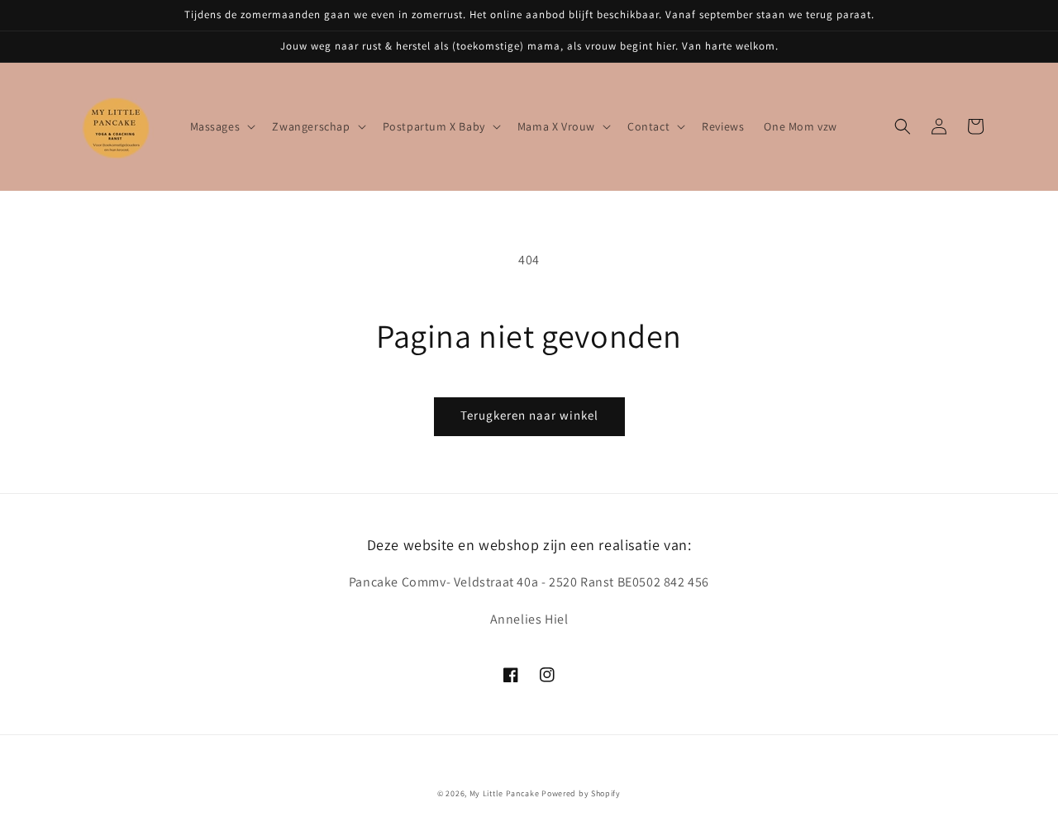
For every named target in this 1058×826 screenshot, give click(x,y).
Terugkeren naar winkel (529, 415)
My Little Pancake (504, 793)
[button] (221, 126)
